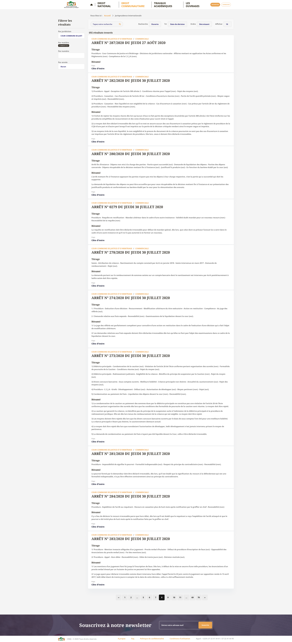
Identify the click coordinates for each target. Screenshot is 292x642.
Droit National (104, 5)
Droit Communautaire (133, 5)
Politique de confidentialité (152, 638)
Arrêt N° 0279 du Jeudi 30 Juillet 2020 (127, 207)
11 (180, 597)
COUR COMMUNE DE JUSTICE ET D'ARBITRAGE (111, 39)
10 (174, 597)
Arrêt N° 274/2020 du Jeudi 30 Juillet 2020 (130, 297)
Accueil (107, 15)
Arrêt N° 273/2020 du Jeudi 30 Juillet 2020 (130, 355)
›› (205, 597)
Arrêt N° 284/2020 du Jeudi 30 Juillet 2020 (130, 496)
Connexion (226, 4)
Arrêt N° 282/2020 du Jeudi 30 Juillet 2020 (130, 80)
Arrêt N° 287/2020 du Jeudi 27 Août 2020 (128, 42)
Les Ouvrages (192, 5)
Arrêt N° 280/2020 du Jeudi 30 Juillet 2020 (130, 153)
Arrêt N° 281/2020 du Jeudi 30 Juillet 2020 (130, 453)
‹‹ (118, 597)
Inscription (215, 4)
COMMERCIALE (142, 39)
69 (193, 597)
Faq (132, 638)
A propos (121, 638)
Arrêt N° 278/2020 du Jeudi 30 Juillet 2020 (130, 252)
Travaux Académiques (163, 5)
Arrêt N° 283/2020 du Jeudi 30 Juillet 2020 (130, 538)
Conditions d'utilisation (180, 638)
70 (199, 597)
